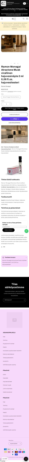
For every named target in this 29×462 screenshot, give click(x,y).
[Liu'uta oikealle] (17, 63)
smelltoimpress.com (12, 457)
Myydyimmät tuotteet (8, 343)
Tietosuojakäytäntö (8, 357)
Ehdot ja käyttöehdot (8, 354)
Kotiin (4, 374)
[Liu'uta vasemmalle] (11, 63)
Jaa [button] (4, 246)
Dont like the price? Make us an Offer (14, 109)
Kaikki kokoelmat (7, 392)
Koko (2, 94)
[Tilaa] (24, 300)
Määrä (2, 100)
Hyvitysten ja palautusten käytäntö (12, 350)
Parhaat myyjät (7, 385)
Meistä (5, 347)
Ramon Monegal (6, 86)
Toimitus (5, 340)
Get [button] (24, 3)
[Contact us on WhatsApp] (26, 231)
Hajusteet (5, 378)
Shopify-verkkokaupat (19, 457)
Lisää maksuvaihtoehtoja (14, 122)
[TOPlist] (2, 461)
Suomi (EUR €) (13, 443)
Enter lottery (8, 230)
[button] (2, 18)
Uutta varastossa (7, 388)
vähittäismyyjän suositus (9, 364)
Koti (2, 146)
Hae (4, 336)
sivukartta (5, 361)
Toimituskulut (10, 91)
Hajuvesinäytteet (7, 381)
